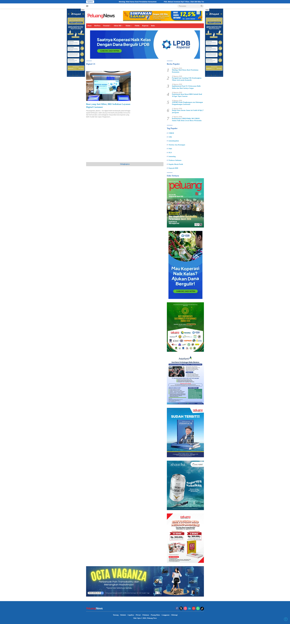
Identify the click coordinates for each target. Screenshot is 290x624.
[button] (201, 6)
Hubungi (174, 615)
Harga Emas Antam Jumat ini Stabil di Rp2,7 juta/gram (188, 111)
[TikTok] (202, 608)
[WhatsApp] (198, 609)
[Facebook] (177, 609)
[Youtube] (194, 609)
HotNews (97, 26)
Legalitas (131, 615)
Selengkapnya (125, 164)
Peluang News (152, 618)
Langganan (165, 615)
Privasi (138, 615)
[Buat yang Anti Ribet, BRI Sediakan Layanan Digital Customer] (108, 86)
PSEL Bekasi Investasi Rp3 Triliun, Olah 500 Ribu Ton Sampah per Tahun (163, 2)
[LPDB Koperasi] (145, 44)
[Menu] (87, 6)
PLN (170, 152)
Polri (170, 149)
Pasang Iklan (155, 615)
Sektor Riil (117, 26)
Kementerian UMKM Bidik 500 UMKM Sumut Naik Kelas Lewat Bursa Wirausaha (187, 119)
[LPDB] (185, 265)
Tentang (115, 615)
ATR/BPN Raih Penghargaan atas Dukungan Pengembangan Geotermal (187, 103)
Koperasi (145, 26)
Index (153, 26)
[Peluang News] (102, 16)
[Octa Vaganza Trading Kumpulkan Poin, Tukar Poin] (145, 581)
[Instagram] (185, 609)
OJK (170, 137)
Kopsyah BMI (173, 168)
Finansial (106, 26)
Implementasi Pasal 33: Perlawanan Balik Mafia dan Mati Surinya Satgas (186, 87)
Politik (137, 26)
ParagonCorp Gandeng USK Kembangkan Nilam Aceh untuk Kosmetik (186, 79)
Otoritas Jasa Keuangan (177, 145)
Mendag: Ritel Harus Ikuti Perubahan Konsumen (109, 2)
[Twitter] (181, 609)
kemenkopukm (174, 141)
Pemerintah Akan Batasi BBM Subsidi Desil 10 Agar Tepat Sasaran (187, 95)
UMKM (171, 133)
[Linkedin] (189, 609)
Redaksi (123, 615)
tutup (82, 10)
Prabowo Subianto (175, 160)
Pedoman (146, 615)
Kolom (128, 26)
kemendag (172, 156)
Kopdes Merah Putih (176, 164)
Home (89, 26)
